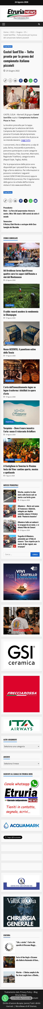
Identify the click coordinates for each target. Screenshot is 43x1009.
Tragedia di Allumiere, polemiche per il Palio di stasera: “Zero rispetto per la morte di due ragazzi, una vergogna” (9, 541)
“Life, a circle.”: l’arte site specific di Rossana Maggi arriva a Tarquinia (25, 944)
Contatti (34, 998)
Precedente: (21, 212)
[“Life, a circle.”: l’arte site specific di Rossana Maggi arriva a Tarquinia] (9, 947)
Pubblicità (25, 998)
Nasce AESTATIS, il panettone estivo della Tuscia (19, 350)
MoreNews (20, 1006)
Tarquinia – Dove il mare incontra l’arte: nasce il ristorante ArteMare (19, 429)
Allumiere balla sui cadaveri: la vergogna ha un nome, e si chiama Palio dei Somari (9, 526)
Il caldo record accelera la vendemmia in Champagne (20, 313)
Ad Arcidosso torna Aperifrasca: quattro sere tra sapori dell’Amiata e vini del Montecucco (20, 274)
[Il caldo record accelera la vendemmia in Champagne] (21, 296)
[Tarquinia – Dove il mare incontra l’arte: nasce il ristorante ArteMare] (21, 412)
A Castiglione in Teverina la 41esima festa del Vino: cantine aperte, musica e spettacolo (20, 469)
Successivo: (19, 224)
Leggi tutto (25, 140)
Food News (8, 46)
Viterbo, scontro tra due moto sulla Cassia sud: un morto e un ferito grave (9, 496)
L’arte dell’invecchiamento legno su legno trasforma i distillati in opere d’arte (19, 390)
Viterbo (18, 460)
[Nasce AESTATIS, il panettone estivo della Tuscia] (21, 334)
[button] (3, 24)
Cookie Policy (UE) (11, 998)
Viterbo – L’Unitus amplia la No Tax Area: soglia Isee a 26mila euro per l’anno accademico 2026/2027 (27, 974)
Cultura (6, 935)
